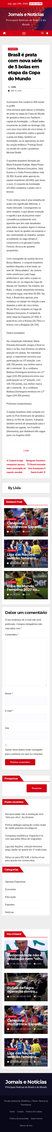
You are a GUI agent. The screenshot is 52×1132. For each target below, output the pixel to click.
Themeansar (26, 1105)
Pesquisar (11, 778)
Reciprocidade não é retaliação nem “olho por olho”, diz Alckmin (25, 958)
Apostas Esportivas (15, 882)
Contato (20, 1112)
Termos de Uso (26, 1126)
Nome (9, 693)
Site (7, 728)
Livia (13, 87)
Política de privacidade (19, 1118)
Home (12, 1112)
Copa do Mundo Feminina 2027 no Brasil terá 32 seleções (25, 589)
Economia (10, 889)
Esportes (13, 49)
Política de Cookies (34, 1112)
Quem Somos (36, 1118)
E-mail (9, 711)
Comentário (11, 634)
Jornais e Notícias (26, 14)
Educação (10, 897)
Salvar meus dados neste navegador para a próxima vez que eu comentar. (24, 751)
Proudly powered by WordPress (17, 1101)
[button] (42, 33)
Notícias (9, 912)
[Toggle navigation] (24, 33)
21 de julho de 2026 (21, 964)
